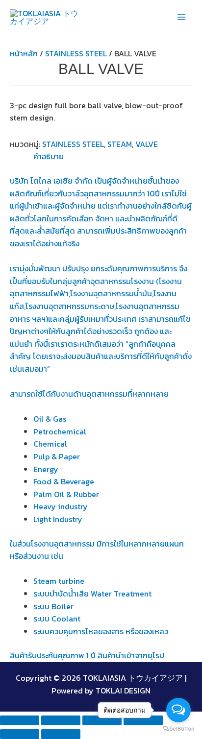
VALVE (146, 144)
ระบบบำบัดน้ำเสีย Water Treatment (92, 593)
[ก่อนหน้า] (19, 734)
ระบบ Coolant (56, 618)
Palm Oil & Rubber (66, 494)
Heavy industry (60, 506)
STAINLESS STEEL (76, 53)
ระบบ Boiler (53, 606)
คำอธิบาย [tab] (48, 156)
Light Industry (57, 519)
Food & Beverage (63, 481)
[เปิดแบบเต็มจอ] (60, 720)
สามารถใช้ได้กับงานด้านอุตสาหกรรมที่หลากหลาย (89, 394)
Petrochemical (59, 431)
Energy (45, 469)
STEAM (119, 144)
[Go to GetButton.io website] (178, 729)
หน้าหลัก (24, 53)
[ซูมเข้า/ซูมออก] (19, 720)
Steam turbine (58, 581)
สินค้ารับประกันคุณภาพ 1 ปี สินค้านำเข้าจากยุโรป (87, 655)
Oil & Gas (49, 419)
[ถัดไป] (60, 734)
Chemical (50, 444)
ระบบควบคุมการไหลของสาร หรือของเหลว (100, 631)
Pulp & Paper (56, 456)
